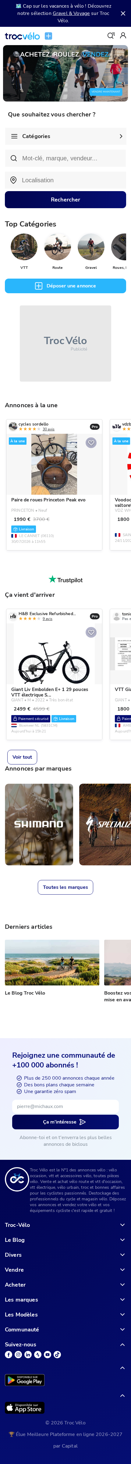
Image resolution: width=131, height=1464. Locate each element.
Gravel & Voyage (71, 13)
